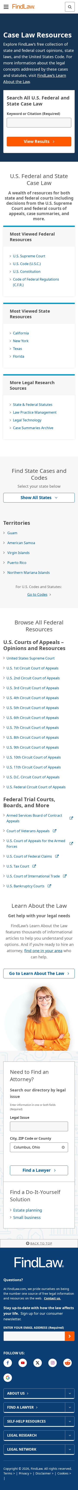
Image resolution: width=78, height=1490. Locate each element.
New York (21, 340)
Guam (12, 533)
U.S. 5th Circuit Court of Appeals (32, 707)
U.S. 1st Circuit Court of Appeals (32, 668)
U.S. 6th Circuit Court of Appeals (32, 717)
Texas (17, 348)
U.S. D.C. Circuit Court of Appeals (33, 777)
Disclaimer (43, 1473)
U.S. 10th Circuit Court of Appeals (33, 757)
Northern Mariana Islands (28, 572)
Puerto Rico (16, 562)
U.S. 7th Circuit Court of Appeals (32, 727)
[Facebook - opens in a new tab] (7, 1363)
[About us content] (69, 1393)
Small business (27, 1217)
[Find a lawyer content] (69, 1407)
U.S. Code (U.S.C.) (27, 263)
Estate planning (27, 1210)
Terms (7, 1473)
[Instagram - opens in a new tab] (52, 1363)
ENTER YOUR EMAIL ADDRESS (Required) (33, 1327)
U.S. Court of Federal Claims (29, 856)
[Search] (70, 7)
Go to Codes (37, 594)
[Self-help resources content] (69, 1421)
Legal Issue (19, 1117)
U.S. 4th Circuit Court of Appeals (32, 697)
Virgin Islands (18, 552)
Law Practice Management (35, 412)
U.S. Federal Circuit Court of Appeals (36, 787)
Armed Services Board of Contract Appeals (34, 818)
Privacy (24, 1473)
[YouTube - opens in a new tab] (22, 1363)
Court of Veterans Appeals (28, 831)
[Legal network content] (69, 1449)
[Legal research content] (69, 1435)
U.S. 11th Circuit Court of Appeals (33, 767)
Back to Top (41, 1243)
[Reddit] (67, 1363)
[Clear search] (63, 1147)
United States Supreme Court (30, 658)
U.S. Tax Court (17, 866)
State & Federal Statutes (32, 404)
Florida (18, 356)
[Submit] (70, 1336)
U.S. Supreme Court (29, 256)
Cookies (62, 1473)
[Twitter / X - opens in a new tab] (37, 1363)
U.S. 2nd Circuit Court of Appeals (33, 678)
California (21, 333)
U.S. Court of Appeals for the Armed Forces (35, 843)
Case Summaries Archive (33, 427)
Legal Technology (27, 420)
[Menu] (6, 6)
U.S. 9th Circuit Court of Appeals (32, 747)
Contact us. (52, 1298)
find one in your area (43, 950)
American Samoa (21, 542)
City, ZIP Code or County (30, 1138)
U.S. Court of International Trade (33, 876)
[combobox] (39, 1126)
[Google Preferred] (7, 1378)
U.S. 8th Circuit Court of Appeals (32, 737)
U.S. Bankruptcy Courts (25, 886)
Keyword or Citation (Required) (33, 113)
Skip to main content (39, 5)
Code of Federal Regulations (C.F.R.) (36, 282)
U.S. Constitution (27, 271)
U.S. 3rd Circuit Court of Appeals (32, 688)
